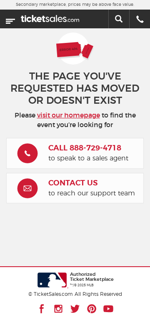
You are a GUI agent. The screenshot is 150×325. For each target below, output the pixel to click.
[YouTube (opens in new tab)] (108, 308)
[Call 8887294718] (140, 20)
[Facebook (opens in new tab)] (41, 308)
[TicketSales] (50, 17)
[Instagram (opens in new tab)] (58, 308)
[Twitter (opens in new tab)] (75, 308)
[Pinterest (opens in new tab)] (91, 308)
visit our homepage (68, 115)
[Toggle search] (118, 19)
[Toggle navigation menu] (10, 19)
